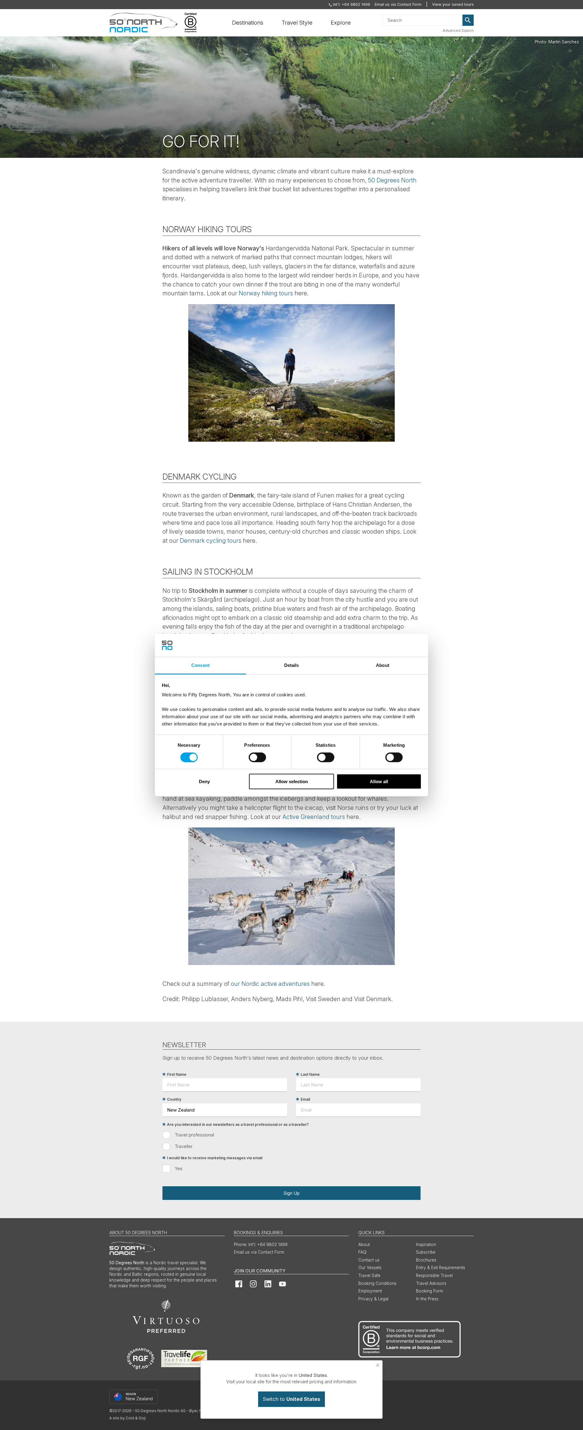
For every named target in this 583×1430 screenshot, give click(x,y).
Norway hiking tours (266, 293)
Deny (204, 781)
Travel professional (194, 1135)
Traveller (184, 1146)
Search (468, 20)
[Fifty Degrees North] (143, 23)
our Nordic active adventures (270, 983)
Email (305, 1099)
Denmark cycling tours (210, 540)
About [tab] (382, 665)
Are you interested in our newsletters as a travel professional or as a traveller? (238, 1124)
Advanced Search (458, 30)
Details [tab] (291, 665)
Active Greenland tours (313, 816)
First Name (176, 1074)
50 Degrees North (392, 180)
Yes (178, 1168)
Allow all (379, 781)
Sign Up (291, 1193)
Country (174, 1099)
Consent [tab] (200, 665)
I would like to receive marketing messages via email (214, 1158)
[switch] (257, 757)
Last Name (310, 1074)
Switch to (291, 1399)
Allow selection (291, 781)
